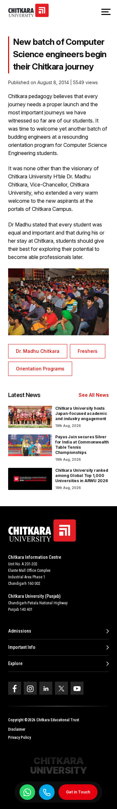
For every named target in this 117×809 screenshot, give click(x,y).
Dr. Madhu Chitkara (37, 351)
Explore (15, 663)
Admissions (19, 631)
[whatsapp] (27, 792)
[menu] (105, 12)
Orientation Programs (40, 368)
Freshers (88, 351)
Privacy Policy (19, 737)
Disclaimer (16, 729)
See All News (94, 395)
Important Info (21, 647)
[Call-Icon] (46, 792)
